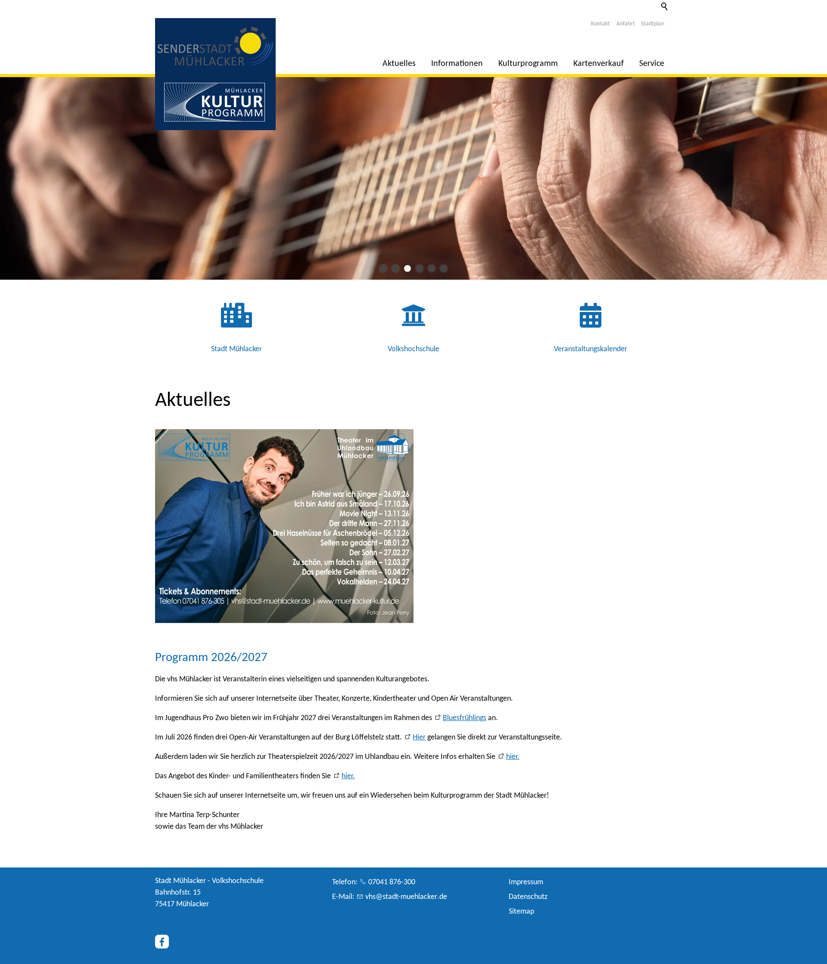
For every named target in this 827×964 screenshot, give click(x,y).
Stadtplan (652, 24)
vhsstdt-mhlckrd (404, 897)
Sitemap (521, 912)
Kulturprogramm (528, 63)
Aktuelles (399, 63)
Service (651, 63)
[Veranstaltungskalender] (590, 323)
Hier (419, 737)
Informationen (457, 63)
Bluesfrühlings (464, 718)
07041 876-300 (391, 882)
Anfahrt (625, 24)
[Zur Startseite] (215, 46)
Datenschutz (528, 897)
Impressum (526, 882)
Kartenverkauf (598, 63)
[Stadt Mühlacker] (236, 323)
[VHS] (413, 323)
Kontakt (600, 24)
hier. (512, 757)
